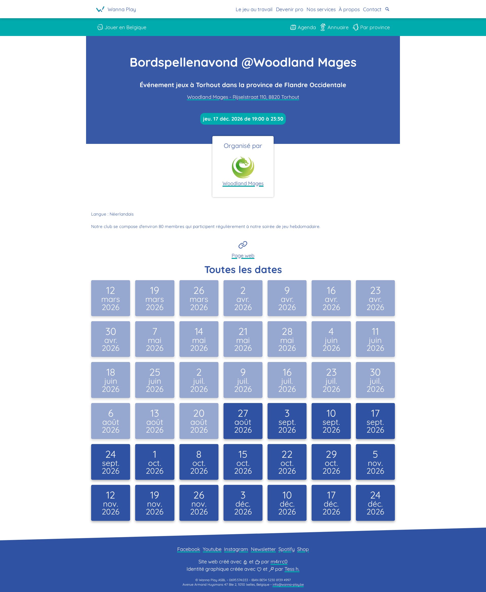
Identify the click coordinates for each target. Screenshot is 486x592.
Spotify (286, 549)
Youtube (212, 549)
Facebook (188, 549)
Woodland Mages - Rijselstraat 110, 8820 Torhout (243, 97)
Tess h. (292, 569)
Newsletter (263, 549)
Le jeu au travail (254, 9)
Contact (372, 9)
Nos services (321, 9)
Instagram (236, 549)
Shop (303, 549)
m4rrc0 (279, 561)
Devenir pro (289, 9)
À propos (349, 9)
